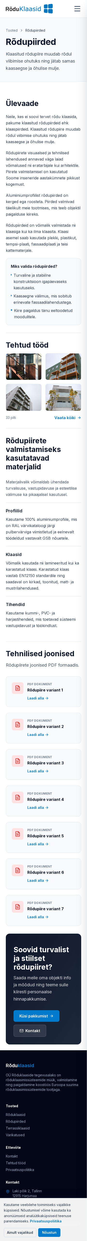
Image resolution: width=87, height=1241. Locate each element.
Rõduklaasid (15, 1115)
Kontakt (32, 1030)
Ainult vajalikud (20, 1232)
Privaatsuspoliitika (46, 1221)
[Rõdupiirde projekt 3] (24, 397)
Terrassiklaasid (18, 1128)
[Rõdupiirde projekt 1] (24, 366)
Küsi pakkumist (33, 1016)
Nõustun (49, 1232)
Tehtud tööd (16, 1163)
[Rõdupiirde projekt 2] (63, 366)
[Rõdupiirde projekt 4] (63, 397)
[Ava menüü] (77, 9)
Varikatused (15, 1135)
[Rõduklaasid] (29, 9)
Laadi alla (35, 698)
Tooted (12, 30)
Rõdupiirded (16, 1121)
